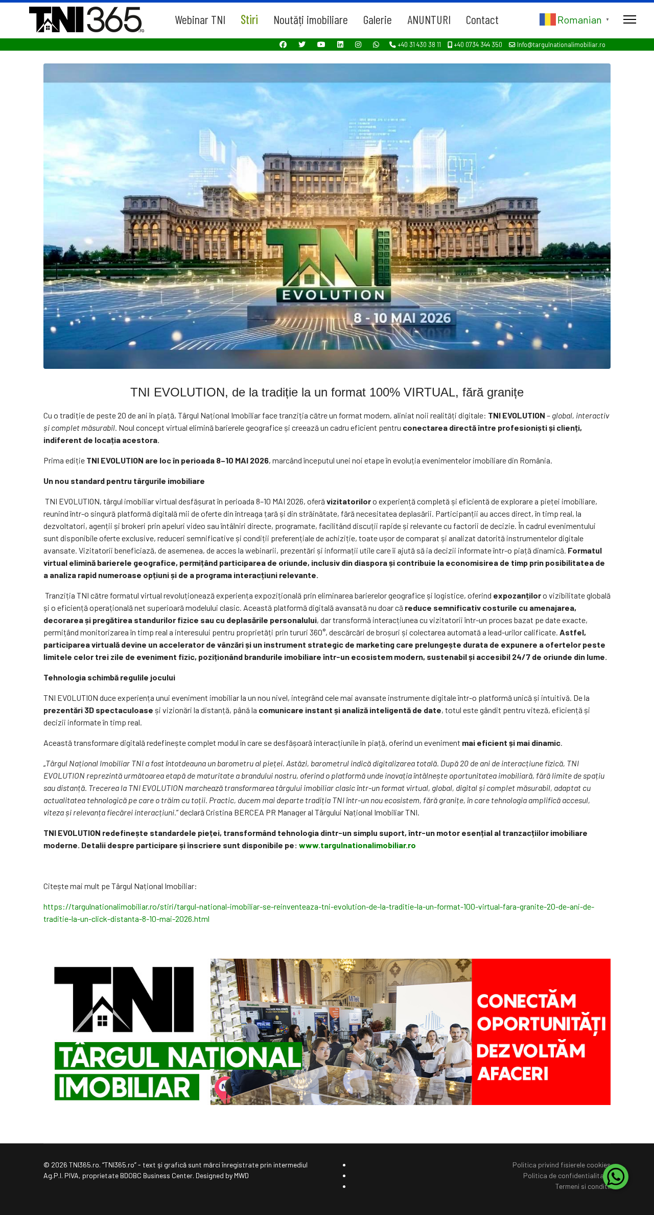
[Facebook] (283, 44)
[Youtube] (321, 44)
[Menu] (629, 19)
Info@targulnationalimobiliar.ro (561, 44)
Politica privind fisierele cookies (561, 1164)
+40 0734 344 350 (478, 44)
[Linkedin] (340, 44)
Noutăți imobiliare (310, 19)
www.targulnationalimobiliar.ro (357, 845)
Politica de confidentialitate (567, 1175)
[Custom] (376, 44)
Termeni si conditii (583, 1186)
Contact (482, 19)
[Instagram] (358, 44)
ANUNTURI (429, 19)
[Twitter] (302, 44)
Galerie (377, 19)
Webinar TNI (200, 19)
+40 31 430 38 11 (419, 44)
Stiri (249, 19)
